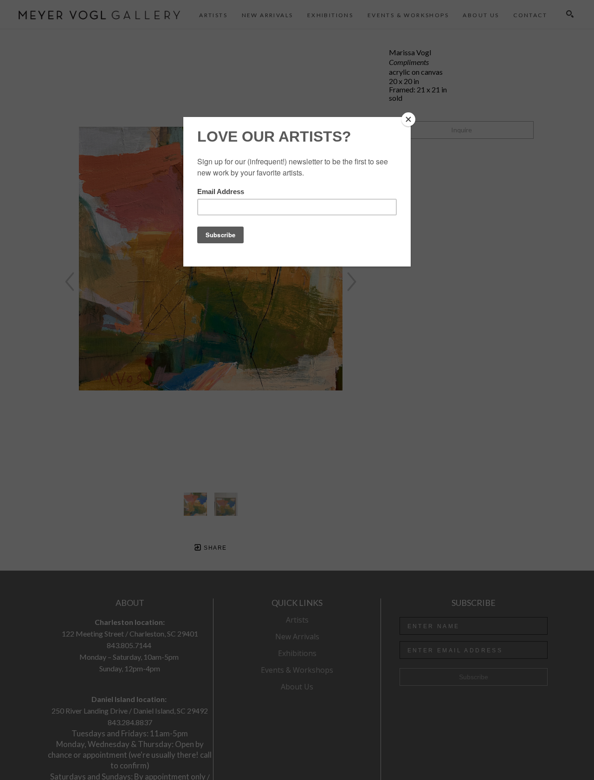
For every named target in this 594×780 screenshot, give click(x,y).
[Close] (408, 119)
